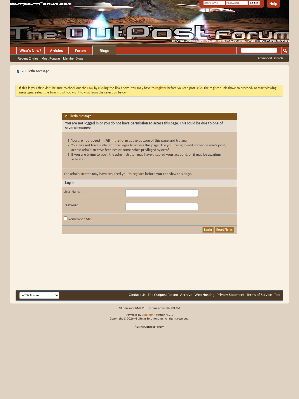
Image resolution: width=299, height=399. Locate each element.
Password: (71, 205)
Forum (80, 51)
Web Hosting (204, 295)
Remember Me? (220, 10)
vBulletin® (148, 315)
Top (277, 295)
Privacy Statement (230, 295)
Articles (56, 51)
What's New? (30, 51)
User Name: (72, 192)
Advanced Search (270, 58)
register (138, 174)
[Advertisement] (149, 77)
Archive (186, 295)
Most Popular (50, 58)
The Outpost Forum (163, 295)
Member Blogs (73, 58)
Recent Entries (28, 58)
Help (273, 4)
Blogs (104, 51)
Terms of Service (259, 295)
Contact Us (137, 295)
